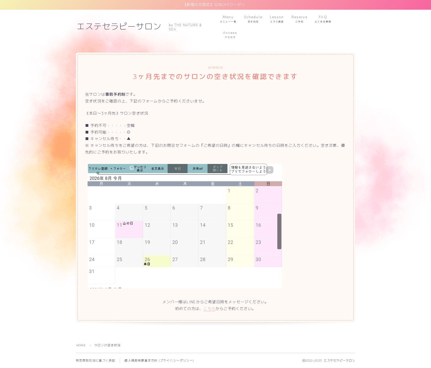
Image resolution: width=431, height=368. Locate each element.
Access (230, 34)
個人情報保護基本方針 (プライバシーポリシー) (159, 360)
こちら (209, 308)
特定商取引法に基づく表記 (95, 360)
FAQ (323, 19)
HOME (81, 345)
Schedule (253, 19)
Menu (228, 19)
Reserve (300, 19)
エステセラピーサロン (119, 26)
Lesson (277, 19)
